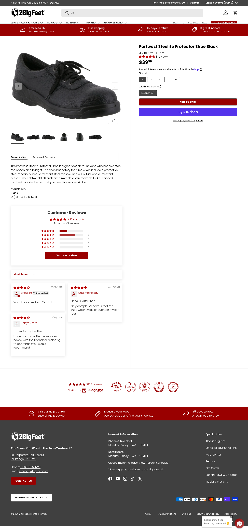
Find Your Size (197, 23)
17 (168, 79)
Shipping (186, 513)
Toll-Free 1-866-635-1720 (168, 2)
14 (142, 79)
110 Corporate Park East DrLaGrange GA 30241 (27, 457)
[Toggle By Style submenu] (61, 23)
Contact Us (23, 481)
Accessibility (231, 513)
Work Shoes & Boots (25, 23)
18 (176, 79)
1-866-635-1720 (30, 467)
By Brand (72, 23)
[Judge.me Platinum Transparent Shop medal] (130, 387)
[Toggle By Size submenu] (99, 23)
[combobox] (132, 13)
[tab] (19, 157)
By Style (52, 23)
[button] (235, 12)
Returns (178, 23)
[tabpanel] (66, 183)
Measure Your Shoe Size (221, 448)
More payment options (188, 120)
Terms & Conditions (166, 513)
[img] (21, 288)
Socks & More (113, 23)
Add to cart (188, 102)
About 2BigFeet (215, 441)
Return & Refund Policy (208, 513)
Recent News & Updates (221, 475)
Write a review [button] (67, 255)
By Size (91, 23)
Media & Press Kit (217, 482)
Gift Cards (212, 468)
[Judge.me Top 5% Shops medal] (159, 387)
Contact (195, 2)
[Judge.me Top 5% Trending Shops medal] (173, 387)
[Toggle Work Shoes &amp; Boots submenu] (41, 23)
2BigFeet (23, 513)
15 (151, 79)
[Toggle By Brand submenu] (81, 23)
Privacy (147, 513)
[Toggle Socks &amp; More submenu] (126, 23)
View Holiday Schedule (154, 463)
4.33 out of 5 (75, 219)
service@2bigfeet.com (33, 471)
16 (159, 79)
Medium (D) (147, 93)
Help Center (213, 455)
